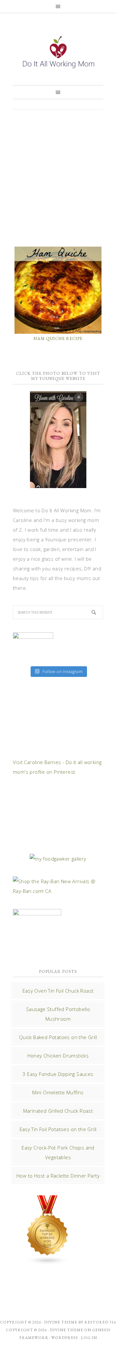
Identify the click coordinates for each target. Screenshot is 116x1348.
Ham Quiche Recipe (58, 338)
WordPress (64, 1337)
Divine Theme (66, 1330)
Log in (89, 1337)
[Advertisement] (58, 177)
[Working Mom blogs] (47, 1262)
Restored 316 (100, 1322)
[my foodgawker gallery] (58, 858)
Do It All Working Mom (58, 53)
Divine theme (60, 1322)
